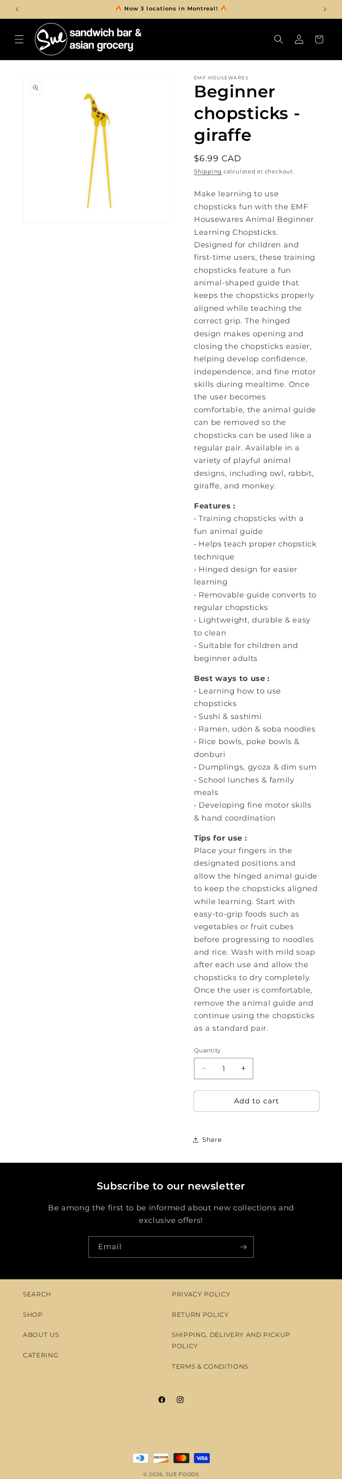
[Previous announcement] (17, 9)
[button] (19, 39)
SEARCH (37, 1294)
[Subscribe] (243, 1247)
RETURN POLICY (200, 1315)
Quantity (207, 1050)
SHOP (33, 1315)
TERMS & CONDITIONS (210, 1366)
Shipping (208, 171)
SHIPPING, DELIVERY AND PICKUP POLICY (231, 1340)
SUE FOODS (182, 1474)
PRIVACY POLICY (201, 1294)
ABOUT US (41, 1335)
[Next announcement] (325, 9)
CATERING (40, 1355)
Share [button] (211, 1140)
